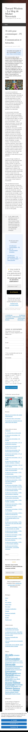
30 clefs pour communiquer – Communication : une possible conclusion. (12, 547)
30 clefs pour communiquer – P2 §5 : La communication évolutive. (10, 317)
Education (12, 669)
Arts (6, 600)
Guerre (19, 673)
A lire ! (6, 598)
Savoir (16, 692)
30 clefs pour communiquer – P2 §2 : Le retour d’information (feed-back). (13, 476)
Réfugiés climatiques (9, 690)
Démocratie (10, 664)
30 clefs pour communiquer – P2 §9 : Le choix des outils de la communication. (13, 505)
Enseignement (18, 669)
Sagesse (16, 690)
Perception (9, 683)
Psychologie (19, 685)
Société (7, 617)
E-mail (7, 342)
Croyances (8, 662)
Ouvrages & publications (10, 609)
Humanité (9, 675)
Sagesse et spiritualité (10, 613)
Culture (14, 662)
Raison (20, 686)
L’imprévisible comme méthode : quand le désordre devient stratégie (14, 645)
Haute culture (8, 604)
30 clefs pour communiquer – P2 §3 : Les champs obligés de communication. (13, 481)
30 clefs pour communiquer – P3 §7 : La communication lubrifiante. (13, 542)
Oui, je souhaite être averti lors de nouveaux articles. (13, 353)
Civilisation (16, 655)
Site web (7, 348)
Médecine (14, 681)
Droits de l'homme (19, 662)
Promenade (10, 684)
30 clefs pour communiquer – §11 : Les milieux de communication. (14, 469)
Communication (13, 309)
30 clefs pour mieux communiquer (14, 53)
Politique (16, 682)
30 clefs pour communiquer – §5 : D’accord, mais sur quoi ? (12, 447)
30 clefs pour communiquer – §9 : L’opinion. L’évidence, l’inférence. (12, 461)
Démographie (9, 666)
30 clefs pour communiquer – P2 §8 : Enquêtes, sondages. (13, 500)
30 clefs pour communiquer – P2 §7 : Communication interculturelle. (20, 317)
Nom (6, 337)
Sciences (7, 615)
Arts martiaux (8, 602)
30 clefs (18, 309)
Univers (18, 694)
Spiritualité (8, 694)
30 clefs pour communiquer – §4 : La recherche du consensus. (13, 443)
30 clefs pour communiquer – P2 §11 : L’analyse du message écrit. (13, 513)
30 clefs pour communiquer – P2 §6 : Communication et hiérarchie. (13, 493)
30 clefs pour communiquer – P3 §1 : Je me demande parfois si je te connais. (13, 518)
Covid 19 (16, 661)
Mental (18, 679)
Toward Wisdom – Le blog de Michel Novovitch (14, 12)
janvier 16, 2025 (8, 308)
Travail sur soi (17, 308)
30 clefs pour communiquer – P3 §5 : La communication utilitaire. (13, 531)
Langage (16, 677)
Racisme (7, 686)
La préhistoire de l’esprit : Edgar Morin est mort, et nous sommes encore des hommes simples (13, 633)
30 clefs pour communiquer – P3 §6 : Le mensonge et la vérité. (13, 535)
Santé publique (10, 692)
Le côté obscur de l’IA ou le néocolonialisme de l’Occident (12, 629)
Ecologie (7, 670)
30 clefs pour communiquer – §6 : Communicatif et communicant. (12, 450)
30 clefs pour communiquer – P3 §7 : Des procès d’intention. (13, 539)
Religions (16, 688)
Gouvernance (11, 673)
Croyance (20, 661)
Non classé (7, 607)
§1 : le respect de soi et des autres (13, 433)
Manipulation (9, 679)
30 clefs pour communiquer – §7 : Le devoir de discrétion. (13, 454)
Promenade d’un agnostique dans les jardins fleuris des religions (13, 421)
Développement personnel (12, 668)
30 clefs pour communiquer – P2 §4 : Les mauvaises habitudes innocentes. (13, 485)
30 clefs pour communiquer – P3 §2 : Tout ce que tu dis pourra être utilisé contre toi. (13, 523)
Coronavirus (9, 661)
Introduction (7, 430)
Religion (8, 688)
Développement (18, 666)
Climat (7, 657)
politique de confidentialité (14, 584)
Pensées (7, 611)
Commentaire (8, 357)
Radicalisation (14, 686)
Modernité (8, 681)
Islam (12, 677)
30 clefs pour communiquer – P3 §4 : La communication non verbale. (13, 527)
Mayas (14, 679)
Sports (14, 694)
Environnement (10, 671)
